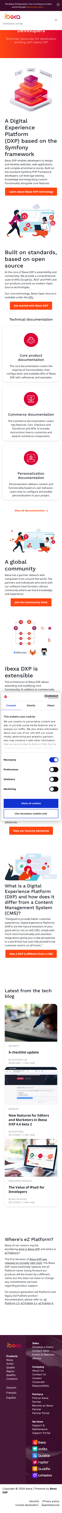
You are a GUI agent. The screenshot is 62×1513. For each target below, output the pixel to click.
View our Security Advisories (31, 831)
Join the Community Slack (31, 602)
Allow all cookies (31, 803)
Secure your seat (34, 7)
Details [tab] (31, 705)
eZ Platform (12, 1253)
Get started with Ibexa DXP (31, 305)
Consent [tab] (11, 705)
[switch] (53, 769)
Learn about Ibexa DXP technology (31, 191)
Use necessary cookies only (31, 813)
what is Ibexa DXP (29, 1249)
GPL (30, 297)
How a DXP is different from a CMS (31, 954)
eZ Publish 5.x (29, 1303)
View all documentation (29, 510)
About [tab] (50, 705)
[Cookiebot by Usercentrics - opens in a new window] (44, 697)
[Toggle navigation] (55, 20)
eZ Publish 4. (46, 1303)
